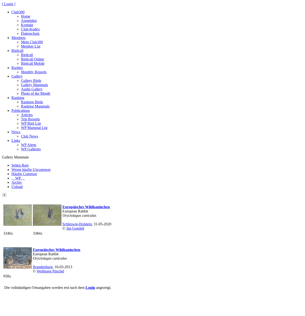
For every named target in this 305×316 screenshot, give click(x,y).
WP (18, 178)
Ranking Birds (32, 102)
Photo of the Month (35, 93)
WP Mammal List (34, 128)
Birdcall (17, 51)
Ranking (17, 98)
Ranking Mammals (35, 106)
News (15, 132)
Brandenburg (43, 267)
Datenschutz (30, 33)
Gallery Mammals (34, 85)
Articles (27, 115)
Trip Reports (30, 119)
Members (18, 38)
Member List (30, 46)
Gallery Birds (31, 81)
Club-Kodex (30, 29)
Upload (17, 187)
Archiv (16, 182)
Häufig (24, 174)
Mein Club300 (32, 42)
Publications (20, 111)
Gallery (17, 76)
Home (25, 16)
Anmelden (29, 21)
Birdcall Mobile (33, 63)
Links (15, 140)
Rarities (17, 68)
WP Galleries (31, 149)
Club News (29, 136)
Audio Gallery (32, 89)
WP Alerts (28, 145)
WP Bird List (31, 123)
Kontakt (27, 25)
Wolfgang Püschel (50, 271)
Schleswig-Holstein (77, 224)
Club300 (18, 12)
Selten (20, 165)
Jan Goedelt (75, 228)
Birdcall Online (32, 59)
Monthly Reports (33, 72)
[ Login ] (8, 4)
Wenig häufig (31, 170)
